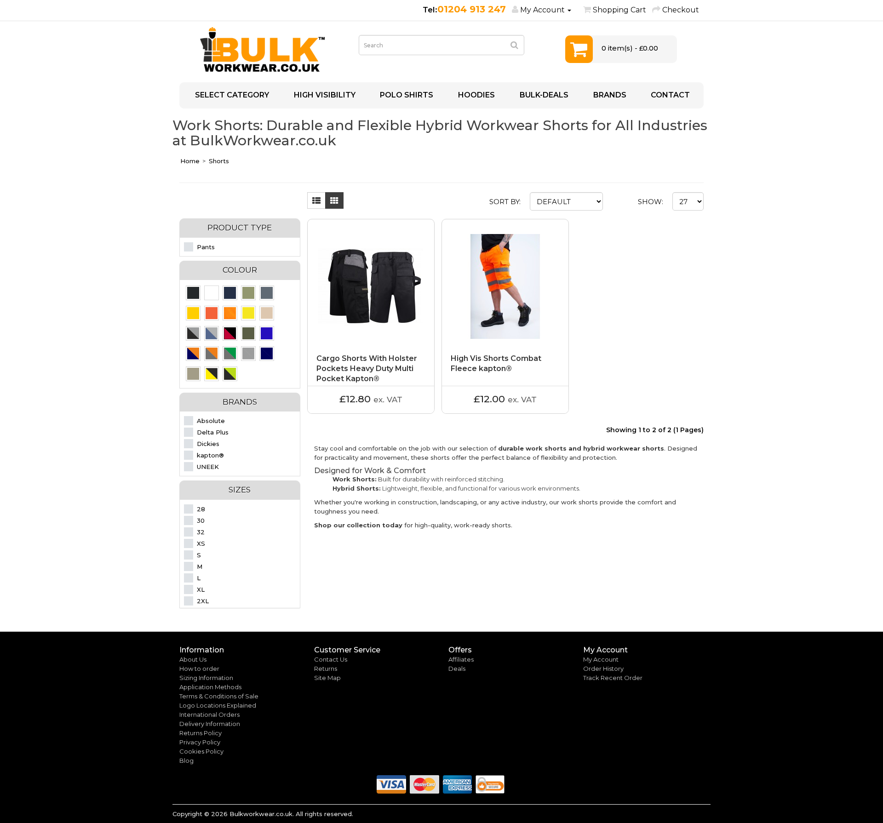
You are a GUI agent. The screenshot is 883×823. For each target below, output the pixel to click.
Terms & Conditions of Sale (218, 696)
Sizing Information (206, 677)
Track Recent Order (612, 677)
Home (190, 161)
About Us (192, 659)
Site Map (327, 677)
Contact (669, 95)
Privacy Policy (199, 742)
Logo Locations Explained (217, 705)
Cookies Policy (201, 751)
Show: (650, 201)
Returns (325, 668)
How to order (199, 668)
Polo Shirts (405, 95)
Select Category (231, 95)
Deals (456, 668)
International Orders (209, 714)
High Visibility (323, 95)
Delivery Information (209, 723)
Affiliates (461, 659)
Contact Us (330, 659)
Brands (608, 95)
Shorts (219, 161)
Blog (186, 760)
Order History (603, 668)
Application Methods (210, 687)
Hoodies (475, 95)
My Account (601, 659)
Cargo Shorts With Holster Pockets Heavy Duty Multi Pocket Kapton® (366, 368)
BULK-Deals (543, 95)
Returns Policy (200, 733)
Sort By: (505, 201)
